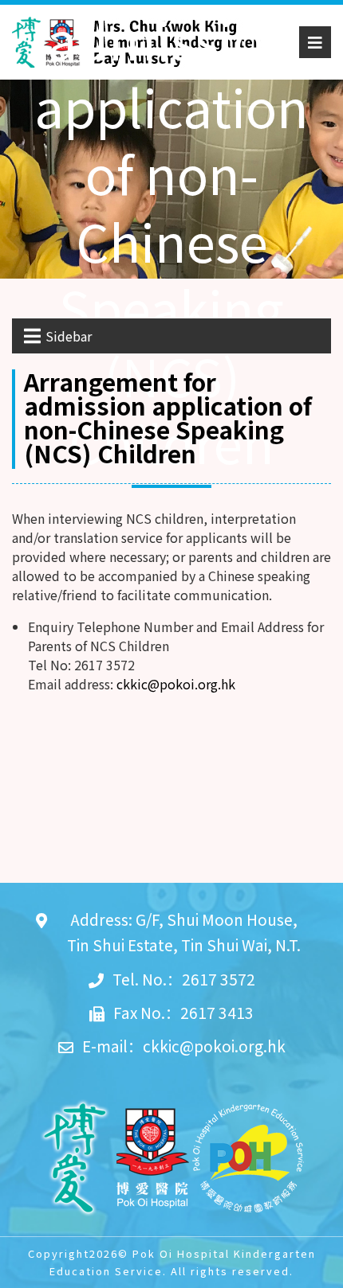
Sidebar (68, 335)
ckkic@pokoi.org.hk (175, 683)
